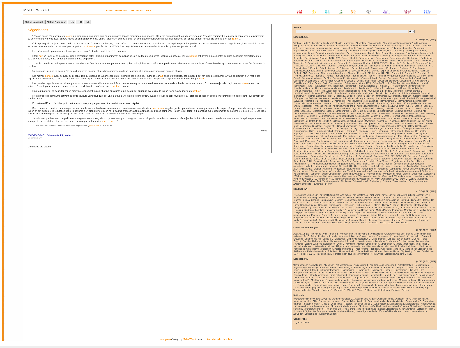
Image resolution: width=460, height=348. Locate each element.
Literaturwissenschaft (303, 113)
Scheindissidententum (304, 151)
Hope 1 (396, 205)
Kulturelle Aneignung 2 (368, 106)
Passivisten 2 (369, 133)
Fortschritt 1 (397, 73)
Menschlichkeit (300, 118)
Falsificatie (314, 272)
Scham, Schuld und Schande (406, 148)
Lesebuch (68, 135)
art (161, 76)
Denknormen (355, 63)
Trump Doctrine (311, 222)
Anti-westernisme (344, 265)
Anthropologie (346, 234)
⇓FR (426, 39)
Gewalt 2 (350, 81)
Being (322, 197)
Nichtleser (317, 126)
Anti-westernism (360, 195)
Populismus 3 (315, 138)
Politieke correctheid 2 (346, 282)
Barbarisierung (396, 53)
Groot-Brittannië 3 (338, 275)
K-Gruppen (298, 98)
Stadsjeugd (354, 285)
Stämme (359, 158)
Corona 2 (338, 60)
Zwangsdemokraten (418, 181)
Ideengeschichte (336, 91)
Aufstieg (410, 50)
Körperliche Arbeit (355, 103)
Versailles (316, 171)
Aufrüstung (399, 50)
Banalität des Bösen (378, 53)
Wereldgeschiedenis (367, 311)
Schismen (321, 151)
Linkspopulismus (384, 111)
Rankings (364, 215)
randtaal (382, 309)
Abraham (387, 43)
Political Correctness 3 (331, 136)
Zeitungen (298, 314)
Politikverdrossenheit (386, 136)
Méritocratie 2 (388, 244)
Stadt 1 (325, 158)
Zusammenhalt (399, 181)
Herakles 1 (371, 86)
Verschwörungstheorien (334, 171)
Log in (296, 322)
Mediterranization (365, 210)
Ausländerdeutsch (325, 53)
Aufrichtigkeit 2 (385, 50)
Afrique (305, 234)
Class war (424, 197)
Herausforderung (399, 86)
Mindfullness (394, 118)
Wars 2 (364, 222)
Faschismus (412, 70)
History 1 (376, 205)
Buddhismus (427, 58)
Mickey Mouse (353, 118)
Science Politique (364, 251)
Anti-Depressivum (302, 48)
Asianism (297, 301)
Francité (297, 241)
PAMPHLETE (386, 12)
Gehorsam (393, 78)
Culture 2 (405, 200)
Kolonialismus (371, 101)
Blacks (354, 236)
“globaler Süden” (301, 43)
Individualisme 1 (426, 275)
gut (387, 83)
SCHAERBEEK (407, 12)
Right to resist (348, 217)
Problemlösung (323, 141)
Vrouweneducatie (302, 290)
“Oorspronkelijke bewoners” (307, 299)
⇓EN (419, 39)
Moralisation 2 (422, 244)
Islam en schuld (313, 277)
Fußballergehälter (311, 304)
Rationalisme (320, 285)
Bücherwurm (382, 58)
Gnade (318, 83)
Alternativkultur (318, 45)
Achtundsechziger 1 (342, 299)
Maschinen (384, 113)
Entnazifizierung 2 (360, 68)
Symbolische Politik (302, 161)
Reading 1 (393, 215)
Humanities (406, 205)
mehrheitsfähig (428, 113)
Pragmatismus (394, 138)
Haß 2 (317, 86)
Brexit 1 (350, 197)
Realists (404, 215)
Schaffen (385, 148)
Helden (361, 86)
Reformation (313, 146)
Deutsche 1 (395, 63)
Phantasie (298, 136)
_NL (87, 22)
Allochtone (316, 234)
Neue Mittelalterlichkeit (412, 123)
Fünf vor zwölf (426, 76)
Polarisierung (311, 136)
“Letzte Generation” (344, 43)
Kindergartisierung (365, 98)
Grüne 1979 (365, 83)
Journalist (395, 96)
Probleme (310, 141)
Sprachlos (307, 158)
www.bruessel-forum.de (415, 311)
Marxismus (372, 113)
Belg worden (318, 267)
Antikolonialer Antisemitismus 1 (358, 48)
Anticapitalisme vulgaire (365, 299)
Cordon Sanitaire (424, 267)
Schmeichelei (334, 151)
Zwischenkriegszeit (302, 184)
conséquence (88, 46)
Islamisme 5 (328, 277)
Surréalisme (428, 251)
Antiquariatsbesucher (402, 48)
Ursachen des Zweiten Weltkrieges (410, 166)
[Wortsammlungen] (328, 314)
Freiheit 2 (308, 76)
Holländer (401, 88)
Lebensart (327, 108)
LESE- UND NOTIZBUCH (140, 10)
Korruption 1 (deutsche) (377, 103)
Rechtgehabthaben (406, 143)
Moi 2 (399, 244)
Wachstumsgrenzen (331, 174)
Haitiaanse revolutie (358, 275)
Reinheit (370, 146)
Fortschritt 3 (423, 73)
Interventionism (408, 207)
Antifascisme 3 (378, 234)
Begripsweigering (302, 267)
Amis (325, 234)
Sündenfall (429, 158)
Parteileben (341, 133)
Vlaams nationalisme (389, 287)
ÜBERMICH (327, 12)
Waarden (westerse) (322, 290)
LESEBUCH (353, 12)
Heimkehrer (350, 86)
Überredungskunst (403, 164)
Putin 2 (296, 143)
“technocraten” (300, 265)
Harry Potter (299, 86)
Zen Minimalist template (219, 339)
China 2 (397, 197)
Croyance (298, 239)
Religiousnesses (417, 215)
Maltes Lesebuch (34, 22)
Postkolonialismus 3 (376, 138)
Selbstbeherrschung (303, 153)
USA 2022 (337, 222)
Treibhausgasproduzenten (323, 164)
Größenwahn (351, 83)
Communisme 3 (398, 236)
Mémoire (361, 244)
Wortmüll (422, 179)
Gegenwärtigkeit (369, 78)
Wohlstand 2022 (390, 179)
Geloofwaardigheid (424, 272)
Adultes (297, 234)
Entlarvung (345, 68)
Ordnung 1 (339, 131)
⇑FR (433, 261)
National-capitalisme (324, 246)
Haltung (415, 83)
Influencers (298, 277)
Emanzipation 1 (425, 65)
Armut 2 (331, 50)
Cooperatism (364, 200)
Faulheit (297, 73)
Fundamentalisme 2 (338, 272)
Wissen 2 (308, 179)
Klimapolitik (340, 101)
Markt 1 (347, 280)
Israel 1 (331, 96)
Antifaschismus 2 (386, 299)
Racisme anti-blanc (366, 309)
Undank (308, 166)
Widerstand (387, 176)
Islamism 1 (422, 207)
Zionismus (346, 181)
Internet (378, 93)
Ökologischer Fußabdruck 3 (416, 128)
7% (295, 195)
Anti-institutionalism (329, 195)
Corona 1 (426, 236)
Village (347, 222)
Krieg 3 (296, 106)
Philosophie (327, 249)
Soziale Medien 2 (333, 156)
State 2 (362, 220)
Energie (314, 68)
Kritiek (417, 277)
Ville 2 (374, 254)
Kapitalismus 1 (339, 98)
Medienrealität (412, 113)
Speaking (353, 220)
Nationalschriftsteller (319, 123)
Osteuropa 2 (397, 131)
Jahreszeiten (381, 304)
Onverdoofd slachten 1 (411, 306)
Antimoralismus (382, 48)
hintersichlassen (417, 86)
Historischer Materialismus (328, 88)
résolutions (115, 86)
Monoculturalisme (408, 280)
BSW (337, 58)
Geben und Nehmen (312, 78)
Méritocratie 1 (374, 244)
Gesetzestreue (328, 81)
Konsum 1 (329, 103)
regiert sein (347, 146)
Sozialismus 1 (350, 156)
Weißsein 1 (429, 174)
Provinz (375, 141)
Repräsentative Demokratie (389, 146)
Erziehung (318, 70)
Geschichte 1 (312, 81)
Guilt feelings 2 (363, 205)
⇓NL (433, 39)
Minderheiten (379, 118)
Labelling (319, 210)
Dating (426, 200)
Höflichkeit (390, 88)
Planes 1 (406, 212)
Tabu (431, 309)
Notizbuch (298, 295)
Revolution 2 (319, 217)
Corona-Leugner (352, 60)
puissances (158, 108)
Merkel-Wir (315, 118)
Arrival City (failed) (391, 195)
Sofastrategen (413, 153)
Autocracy (312, 197)
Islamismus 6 (408, 241)
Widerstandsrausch (403, 176)
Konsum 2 (340, 103)
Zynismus (318, 184)
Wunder (297, 181)
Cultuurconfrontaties (329, 270)
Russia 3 (382, 217)
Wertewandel (364, 176)
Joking (299, 210)
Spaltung (378, 156)
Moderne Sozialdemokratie (344, 306)
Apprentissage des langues (399, 234)
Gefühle (327, 78)
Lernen (399, 108)
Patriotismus (383, 133)
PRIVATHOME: (121, 10)
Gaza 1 (325, 304)
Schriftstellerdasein (364, 151)
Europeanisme (300, 272)
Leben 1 (428, 106)
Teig (379, 161)
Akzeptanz (298, 45)
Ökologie (344, 128)
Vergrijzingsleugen (333, 287)
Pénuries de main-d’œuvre (306, 249)
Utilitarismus (306, 169)
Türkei (389, 164)
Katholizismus (412, 304)
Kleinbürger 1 (311, 101)
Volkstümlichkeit (301, 174)
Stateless (372, 220)
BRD (331, 58)
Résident (332, 251)
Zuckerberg (375, 181)
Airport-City (312, 195)
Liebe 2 (330, 111)
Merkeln (326, 118)
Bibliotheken (375, 55)
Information (350, 241)
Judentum (406, 96)
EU (418, 202)
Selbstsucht (320, 153)
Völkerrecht (428, 171)
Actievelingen (315, 265)
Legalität (355, 108)
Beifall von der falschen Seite (420, 53)
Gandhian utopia (308, 205)
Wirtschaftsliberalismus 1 (391, 311)
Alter (307, 45)
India (394, 275)
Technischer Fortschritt (364, 161)
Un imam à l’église (302, 311)
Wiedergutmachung (424, 176)
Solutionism (341, 220)
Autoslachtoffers (405, 265)
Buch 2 (353, 58)
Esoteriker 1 (331, 70)
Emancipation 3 (413, 301)
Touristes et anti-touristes (344, 254)
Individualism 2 (320, 207)
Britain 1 (378, 197)
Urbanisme (363, 254)
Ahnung (423, 43)
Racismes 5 (412, 249)
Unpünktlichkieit (350, 166)
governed (349, 205)
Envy (403, 202)
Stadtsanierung (346, 158)
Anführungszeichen (400, 45)
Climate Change (311, 200)
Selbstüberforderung (338, 153)
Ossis (373, 131)
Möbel (360, 121)
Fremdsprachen (342, 76)
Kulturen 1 (386, 106)
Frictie (324, 272)
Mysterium (370, 121)
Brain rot (341, 197)
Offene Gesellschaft (417, 126)
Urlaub (388, 166)
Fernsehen (314, 73)
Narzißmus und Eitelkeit (412, 121)
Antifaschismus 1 (333, 48)
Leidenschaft (368, 108)
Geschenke (299, 81)
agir (41, 56)
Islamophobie (422, 241)
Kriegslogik (307, 106)
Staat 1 (317, 158)
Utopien (317, 169)
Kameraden (324, 98)
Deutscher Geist (423, 63)
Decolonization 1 (343, 202)
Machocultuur (335, 280)
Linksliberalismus (366, 111)
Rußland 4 (367, 148)
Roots (359, 217)
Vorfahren (315, 174)
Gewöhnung (405, 81)
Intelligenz (368, 93)
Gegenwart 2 (353, 78)
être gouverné (403, 239)
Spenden (412, 156)
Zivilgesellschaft (360, 181)
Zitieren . (329, 184)
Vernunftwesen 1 (423, 169)
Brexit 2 (359, 197)
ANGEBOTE (299, 12)
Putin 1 (426, 141)
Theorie (420, 161)
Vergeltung (383, 169)
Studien (408, 158)
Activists (302, 195)
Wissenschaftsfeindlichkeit (345, 179)
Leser (296, 111)
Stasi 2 (376, 158)
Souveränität (317, 156)
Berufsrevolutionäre (317, 55)
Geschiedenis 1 (301, 275)
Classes (297, 200)
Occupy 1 (357, 212)
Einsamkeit (410, 65)
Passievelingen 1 (303, 282)
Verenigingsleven (313, 287)
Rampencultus (305, 285)
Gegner (382, 78)
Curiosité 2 (328, 239)
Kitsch (403, 98)
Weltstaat (327, 176)
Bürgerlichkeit (300, 60)
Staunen (386, 158)
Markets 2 (341, 210)
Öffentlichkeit (319, 128)
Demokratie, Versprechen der (322, 63)
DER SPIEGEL (381, 63)
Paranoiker (321, 133)
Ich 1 (324, 91)
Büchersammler (366, 58)
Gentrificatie (336, 304)
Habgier (348, 304)
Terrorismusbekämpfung (403, 161)
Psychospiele (405, 141)
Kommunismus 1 (388, 101)
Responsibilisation (302, 217)
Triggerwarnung (346, 164)
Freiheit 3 (319, 76)
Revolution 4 (333, 217)
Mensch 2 (386, 116)
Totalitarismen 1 (301, 164)
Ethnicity (411, 202)
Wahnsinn (348, 174)
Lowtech (331, 113)
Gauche (307, 241)
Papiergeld (298, 133)
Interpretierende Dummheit (417, 93)
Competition (351, 200)
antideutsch (318, 48)
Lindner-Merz (342, 111)
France (423, 239)
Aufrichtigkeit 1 (369, 50)
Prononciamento (362, 141)
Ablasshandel (374, 43)
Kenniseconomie (388, 277)
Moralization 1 (411, 210)
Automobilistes (318, 236)
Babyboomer (360, 53)
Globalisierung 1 (421, 81)
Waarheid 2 (339, 290)
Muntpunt (363, 306)
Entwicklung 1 (378, 68)
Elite (422, 270)
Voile (380, 254)
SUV (295, 254)
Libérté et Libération (325, 244)
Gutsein (406, 83)
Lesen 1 (409, 108)
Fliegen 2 (361, 73)
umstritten (298, 166)
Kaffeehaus (311, 98)
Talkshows (335, 161)
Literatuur (426, 277)
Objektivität (372, 126)
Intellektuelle (355, 93)
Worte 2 (413, 179)
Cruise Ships (392, 200)
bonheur (196, 91)
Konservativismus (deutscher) (307, 103)
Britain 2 (387, 197)
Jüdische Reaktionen (423, 96)
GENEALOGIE (427, 12)
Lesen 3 (428, 108)
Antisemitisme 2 (403, 299)
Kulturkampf (398, 106)
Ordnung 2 (351, 131)
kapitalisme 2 (361, 277)
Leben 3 (307, 108)
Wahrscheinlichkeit (392, 174)
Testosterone (410, 220)
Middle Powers (383, 210)
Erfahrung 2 (405, 68)
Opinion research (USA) (375, 212)
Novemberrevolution (347, 126)
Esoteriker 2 (344, 70)
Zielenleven (384, 290)
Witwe (378, 179)
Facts (296, 205)
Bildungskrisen (399, 55)
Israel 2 (340, 96)
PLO (415, 212)
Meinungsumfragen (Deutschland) (352, 116)
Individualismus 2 (301, 93)
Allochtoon (329, 265)
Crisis (296, 270)
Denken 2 (342, 63)
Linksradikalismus (403, 111)
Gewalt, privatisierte (366, 81)
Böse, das (298, 58)
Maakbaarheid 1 (301, 280)
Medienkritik (397, 113)
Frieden (371, 76)
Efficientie (413, 270)
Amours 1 (333, 234)
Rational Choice (378, 215)
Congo (345, 301)
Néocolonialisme (374, 246)
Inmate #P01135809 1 (359, 207)
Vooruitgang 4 (423, 287)
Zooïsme (395, 290)
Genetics (322, 205)
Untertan (364, 166)
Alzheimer (332, 45)
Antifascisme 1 (362, 234)
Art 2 (428, 195)
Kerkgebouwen (405, 277)
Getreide (340, 81)
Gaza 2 (296, 78)
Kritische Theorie (323, 106)
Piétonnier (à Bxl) (333, 309)
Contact (305, 322)
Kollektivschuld (355, 101)
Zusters (405, 290)
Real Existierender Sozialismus (359, 143)
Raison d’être (425, 249)
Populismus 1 (425, 136)
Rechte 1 (381, 143)
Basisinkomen (422, 265)
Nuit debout (401, 246)
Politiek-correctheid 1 (323, 282)
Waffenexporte (320, 311)
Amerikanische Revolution (364, 45)
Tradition (297, 222)
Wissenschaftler (322, 179)
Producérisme (361, 249)
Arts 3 (306, 236)
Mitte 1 (319, 121)
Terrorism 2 (397, 220)
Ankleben (416, 45)
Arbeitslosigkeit (420, 299)
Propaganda (389, 282)
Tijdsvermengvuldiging (407, 285)
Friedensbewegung (386, 76)
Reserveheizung (412, 146)
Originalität (363, 131)
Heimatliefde (376, 275)
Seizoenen (422, 309)
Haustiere (326, 86)
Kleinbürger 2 (326, 101)
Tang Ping (346, 161)
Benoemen (331, 267)
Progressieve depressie (370, 282)
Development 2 (381, 202)
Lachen (418, 106)
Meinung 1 (300, 116)
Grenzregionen (335, 83)
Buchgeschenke (398, 58)
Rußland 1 (344, 148)
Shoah (374, 153)
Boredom (330, 197)
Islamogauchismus (317, 96)
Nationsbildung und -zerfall (344, 123)
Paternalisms (394, 212)
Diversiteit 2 (376, 270)
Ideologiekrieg (353, 91)
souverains (107, 121)
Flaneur (352, 73)
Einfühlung (398, 65)
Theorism (423, 220)
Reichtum (359, 146)
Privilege (315, 215)
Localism (330, 210)
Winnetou (298, 179)
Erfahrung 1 (392, 68)
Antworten (419, 48)
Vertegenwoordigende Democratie (361, 287)
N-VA (372, 306)
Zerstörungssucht (330, 181)
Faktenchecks (398, 70)
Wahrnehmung (374, 174)
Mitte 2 (327, 121)
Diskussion (298, 65)
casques (336, 301)
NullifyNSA (345, 212)
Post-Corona (349, 309)
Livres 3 (340, 244)
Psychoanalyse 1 (389, 141)
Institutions (377, 207)
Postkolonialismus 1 (354, 138)
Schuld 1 (379, 151)
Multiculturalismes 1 (303, 246)
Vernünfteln (408, 169)
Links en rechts (300, 306)
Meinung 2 (312, 116)
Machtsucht (342, 113)
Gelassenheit (406, 78)
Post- (340, 138)
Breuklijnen (389, 267)
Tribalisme (298, 287)
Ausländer (309, 53)
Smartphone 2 (409, 217)
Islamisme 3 (394, 241)
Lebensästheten (342, 108)
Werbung (352, 176)
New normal (311, 212)
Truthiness (325, 222)
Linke (353, 111)
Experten (385, 70)
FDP (305, 73)
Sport (344, 285)
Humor (317, 91)
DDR (371, 60)
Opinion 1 (413, 246)
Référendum (299, 251)
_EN (72, 22)
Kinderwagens (428, 304)
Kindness (309, 210)
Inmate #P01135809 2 (323, 93)
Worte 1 (403, 179)
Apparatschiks (300, 50)
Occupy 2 (401, 126)
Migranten (366, 118)
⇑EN (426, 230)
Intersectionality (391, 207)
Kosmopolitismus (412, 103)
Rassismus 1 (308, 143)
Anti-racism (345, 195)
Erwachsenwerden (302, 70)
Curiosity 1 (416, 200)
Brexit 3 (368, 197)
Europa (375, 70)
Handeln (425, 83)
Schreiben (348, 151)
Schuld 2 (389, 151)
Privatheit (428, 138)
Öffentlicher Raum (302, 128)
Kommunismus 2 (405, 101)
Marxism (352, 210)
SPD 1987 (401, 156)
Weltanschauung (313, 176)
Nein (397, 123)
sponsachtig (334, 285)
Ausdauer (298, 53)
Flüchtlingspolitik (376, 73)
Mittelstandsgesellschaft (344, 121)
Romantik (332, 148)
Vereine (356, 169)
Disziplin (310, 65)
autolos (307, 301)
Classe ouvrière (367, 236)
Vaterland (327, 169)
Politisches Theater (407, 136)
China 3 (406, 197)
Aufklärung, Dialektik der (349, 50)
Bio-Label (413, 55)
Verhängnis (395, 169)
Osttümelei (420, 131)
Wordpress (165, 339)
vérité (69, 36)
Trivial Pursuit (362, 164)
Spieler (296, 158)
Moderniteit (392, 280)
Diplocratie (340, 239)
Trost (372, 164)
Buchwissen (413, 58)
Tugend (380, 164)
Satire (377, 148)
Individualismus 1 (413, 91)
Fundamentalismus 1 (407, 76)
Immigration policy (302, 207)
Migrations (397, 210)
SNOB (421, 217)
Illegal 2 (388, 91)
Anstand (427, 45)
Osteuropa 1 (384, 131)
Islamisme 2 (381, 241)
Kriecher (427, 103)
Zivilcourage (311, 314)
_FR (79, 22)
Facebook (427, 202)
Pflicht (410, 133)
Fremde (329, 76)
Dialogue (394, 202)
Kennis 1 (373, 277)
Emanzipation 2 (301, 68)
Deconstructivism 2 (363, 202)
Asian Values (299, 197)
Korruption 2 (397, 103)
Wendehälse (340, 176)
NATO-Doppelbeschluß (370, 123)
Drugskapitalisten (395, 301)
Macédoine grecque (319, 306)
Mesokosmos (337, 118)
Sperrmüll (423, 156)
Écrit (201, 78)
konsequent (421, 101)
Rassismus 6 (336, 143)
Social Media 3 (326, 220)
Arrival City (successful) (412, 195)
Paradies (310, 133)
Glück (310, 83)
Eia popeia (375, 65)
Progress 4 (326, 215)
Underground (320, 166)
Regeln (337, 146)
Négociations (38, 30)
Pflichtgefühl (421, 133)
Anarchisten (384, 45)
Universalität (335, 166)
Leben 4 (317, 108)
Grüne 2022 (378, 83)
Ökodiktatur (332, 128)
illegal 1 (379, 91)
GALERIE (368, 12)
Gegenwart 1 (339, 78)
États (235, 38)
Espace (391, 239)
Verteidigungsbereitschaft (359, 171)
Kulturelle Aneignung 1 (344, 106)
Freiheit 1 (298, 76)
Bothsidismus (311, 58)
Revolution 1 (306, 148)
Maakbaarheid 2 (319, 280)
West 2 (391, 222)
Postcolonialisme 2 (343, 249)
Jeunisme (298, 244)
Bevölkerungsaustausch (355, 55)
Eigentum (386, 65)
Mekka (367, 280)
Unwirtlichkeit (376, 166)
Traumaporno (426, 285)
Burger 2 (401, 267)
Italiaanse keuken (344, 277)
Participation (425, 246)
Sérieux (378, 251)
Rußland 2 (355, 148)
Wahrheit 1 (359, 174)
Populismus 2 (300, 138)
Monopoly (409, 244)
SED (431, 151)
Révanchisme (408, 309)
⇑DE (419, 191)
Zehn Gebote (309, 181)
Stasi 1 (368, 158)
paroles (49, 76)
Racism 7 (353, 215)
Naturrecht (388, 123)
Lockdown (321, 113)
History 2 (386, 205)
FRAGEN (340, 12)
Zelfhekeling (371, 290)
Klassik (299, 101)
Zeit (319, 181)
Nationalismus (300, 123)
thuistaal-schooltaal (384, 285)
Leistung (380, 108)
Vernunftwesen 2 (301, 171)
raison (245, 83)
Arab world (375, 195)
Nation (429, 121)
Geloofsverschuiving (404, 272)
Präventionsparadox (413, 138)
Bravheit (323, 58)
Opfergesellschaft (324, 131)
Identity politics (421, 205)
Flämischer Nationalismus (333, 73)
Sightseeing (406, 251)
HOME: (109, 10)
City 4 (414, 197)
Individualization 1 (338, 207)
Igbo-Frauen (368, 91)
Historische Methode (303, 88)
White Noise (402, 222)
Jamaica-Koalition (365, 96)
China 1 (319, 60)
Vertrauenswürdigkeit (384, 171)
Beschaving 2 (360, 267)
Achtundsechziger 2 (403, 43)
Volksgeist (390, 254)
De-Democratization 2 (323, 202)
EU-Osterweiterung (361, 70)
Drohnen (332, 65)
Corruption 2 (378, 200)
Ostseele (409, 131)
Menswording (378, 280)
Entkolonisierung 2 (329, 68)
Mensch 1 (375, 116)
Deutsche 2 (408, 63)
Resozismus (428, 146)
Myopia (299, 212)
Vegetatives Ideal (342, 169)
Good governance (319, 275)
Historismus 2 (364, 88)
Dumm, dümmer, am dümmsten (353, 65)
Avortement (344, 236)
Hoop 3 (387, 275)
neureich (429, 123)
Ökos (311, 131)
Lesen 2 (418, 108)
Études (415, 239)
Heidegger (337, 86)
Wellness (299, 176)
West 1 (383, 222)
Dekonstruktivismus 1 (386, 60)
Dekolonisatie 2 (348, 270)
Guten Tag (395, 83)
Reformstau (326, 146)
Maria (353, 113)
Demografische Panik (408, 60)
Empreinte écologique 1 (358, 239)
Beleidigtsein (299, 55)
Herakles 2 (384, 86)
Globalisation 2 (335, 205)
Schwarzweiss (420, 151)
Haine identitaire (320, 241)
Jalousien (350, 96)
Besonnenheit (335, 55)
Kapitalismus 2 (396, 304)
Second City (395, 217)
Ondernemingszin (427, 280)
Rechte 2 (391, 143)
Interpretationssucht (393, 93)
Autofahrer (340, 53)
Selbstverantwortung (359, 153)
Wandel (406, 174)
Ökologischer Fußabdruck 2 (387, 128)
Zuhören (387, 181)
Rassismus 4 (322, 143)
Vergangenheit (369, 169)
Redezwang (299, 146)
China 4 (328, 60)
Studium (418, 158)
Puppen (418, 141)
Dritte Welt (321, 65)
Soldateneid (427, 153)
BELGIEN (314, 12)
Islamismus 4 (299, 96)
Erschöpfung (419, 68)
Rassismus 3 (393, 309)
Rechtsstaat (423, 143)
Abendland (361, 43)
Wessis (376, 176)
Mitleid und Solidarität (304, 121)
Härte (309, 86)
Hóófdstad (358, 304)
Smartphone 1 (398, 153)
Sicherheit (384, 153)
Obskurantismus (388, 126)
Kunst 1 (409, 106)
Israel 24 (369, 304)
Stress (417, 251)
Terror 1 (386, 161)
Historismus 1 (349, 88)
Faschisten (425, 70)
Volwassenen (407, 287)
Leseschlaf (306, 111)
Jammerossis (382, 96)
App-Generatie (377, 265)
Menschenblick (400, 116)
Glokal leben (299, 83)
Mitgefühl (425, 118)
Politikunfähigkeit (366, 136)
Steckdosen (397, 158)
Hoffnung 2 (377, 88)
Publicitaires (386, 249)
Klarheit (411, 98)
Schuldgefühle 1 (403, 151)
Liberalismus (319, 111)
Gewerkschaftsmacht (388, 81)
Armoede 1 (390, 265)
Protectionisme (404, 282)
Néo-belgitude (358, 246)
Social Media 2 (310, 220)
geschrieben (94, 126)
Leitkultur (390, 108)
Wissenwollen (366, 179)
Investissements (366, 241)
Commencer (382, 236)
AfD (416, 43)
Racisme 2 (399, 249)
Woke (360, 290)
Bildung (386, 55)
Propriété (374, 249)
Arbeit (311, 50)
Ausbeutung (421, 50)
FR (61, 135)
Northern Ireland (391, 306)
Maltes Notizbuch (56, 22)
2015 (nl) (326, 299)
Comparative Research (332, 200)
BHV (315, 301)
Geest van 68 (377, 272)
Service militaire (391, 251)
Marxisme (350, 244)
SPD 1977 (390, 156)
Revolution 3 (320, 148)
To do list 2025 (307, 254)
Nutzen (362, 126)
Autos (349, 53)
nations (193, 56)
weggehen (417, 174)
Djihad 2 (388, 270)
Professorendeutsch (343, 141)
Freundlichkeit (359, 76)
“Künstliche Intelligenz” (323, 43)
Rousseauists (370, 217)
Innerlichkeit (341, 93)
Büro (311, 60)
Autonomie (331, 236)
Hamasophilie (337, 241)
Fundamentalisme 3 (359, 272)
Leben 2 (297, 108)
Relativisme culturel (316, 251)
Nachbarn (395, 121)
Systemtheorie (321, 161)
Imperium (398, 91)
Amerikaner (344, 45)
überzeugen (419, 164)
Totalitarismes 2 (323, 254)
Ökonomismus (300, 131)
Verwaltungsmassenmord (408, 171)
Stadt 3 (333, 158)
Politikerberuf (349, 136)
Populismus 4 (330, 138)
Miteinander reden (411, 118)
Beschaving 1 (345, 267)
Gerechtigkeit (420, 78)
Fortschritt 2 (410, 73)
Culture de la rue (313, 239)
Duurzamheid (400, 270)
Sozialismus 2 (365, 156)
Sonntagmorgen (301, 156)
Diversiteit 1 (363, 270)
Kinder (351, 98)
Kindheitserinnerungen (387, 98)
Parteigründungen (314, 309)
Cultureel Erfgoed (309, 270)
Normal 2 (334, 212)
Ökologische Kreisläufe (361, 128)
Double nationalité (377, 301)
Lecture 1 (309, 244)
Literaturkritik (420, 111)
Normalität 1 (330, 126)
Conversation (413, 236)
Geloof (389, 272)
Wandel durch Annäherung (342, 311)
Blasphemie (425, 55)
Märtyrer (361, 113)
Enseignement (379, 239)
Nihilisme (389, 246)
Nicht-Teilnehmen (302, 126)
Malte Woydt (189, 339)
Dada (365, 60)
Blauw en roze (376, 267)
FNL (388, 73)
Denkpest (368, 63)
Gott (325, 83)
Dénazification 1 (358, 301)
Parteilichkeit (354, 133)
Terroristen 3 (367, 285)
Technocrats (384, 220)
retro (295, 148)
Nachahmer (382, 121)
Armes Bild (321, 50)
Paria (331, 133)
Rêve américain (346, 251)
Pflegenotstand (398, 133)
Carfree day (324, 301)
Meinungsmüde (326, 116)
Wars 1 (355, 222)
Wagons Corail (403, 254)
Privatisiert (298, 141)
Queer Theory (340, 215)
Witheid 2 (351, 290)
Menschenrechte (417, 116)
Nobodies (323, 212)
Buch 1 (345, 58)
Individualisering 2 (408, 275)
